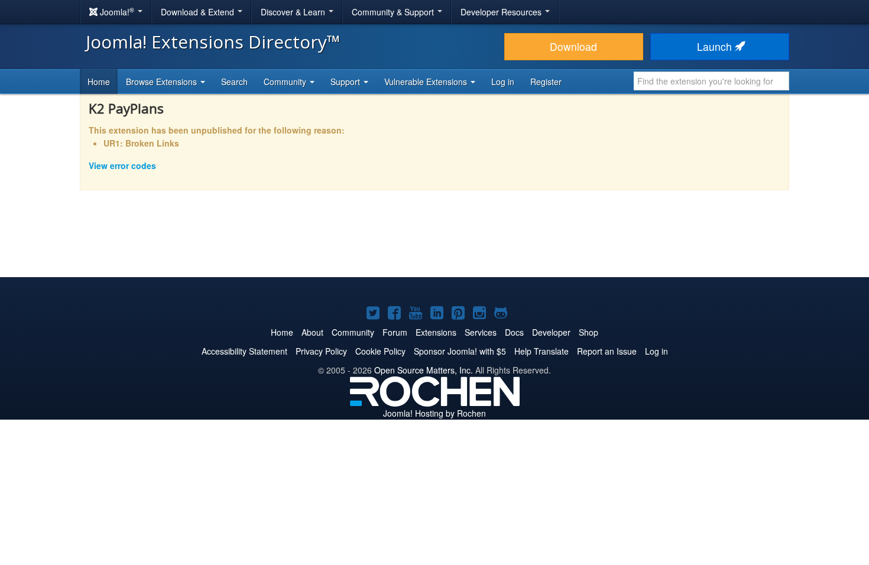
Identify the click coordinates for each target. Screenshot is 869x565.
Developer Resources (502, 12)
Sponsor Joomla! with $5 (460, 351)
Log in (502, 81)
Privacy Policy (321, 351)
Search (234, 81)
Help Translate (541, 351)
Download (573, 46)
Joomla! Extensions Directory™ (213, 42)
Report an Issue (607, 351)
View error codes (122, 165)
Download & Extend (198, 12)
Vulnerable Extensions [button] (426, 81)
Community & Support (394, 12)
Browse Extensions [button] (162, 81)
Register (546, 81)
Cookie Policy (380, 351)
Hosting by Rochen (434, 413)
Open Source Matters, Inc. (423, 370)
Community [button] (286, 81)
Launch (716, 46)
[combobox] (711, 81)
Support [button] (346, 81)
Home (98, 81)
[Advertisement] (434, 241)
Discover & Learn (294, 12)
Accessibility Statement (244, 351)
